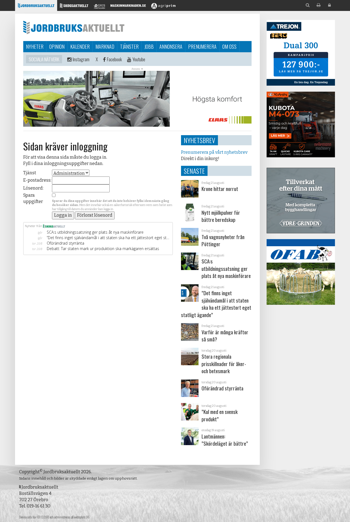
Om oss (229, 46)
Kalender (80, 46)
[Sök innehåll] (307, 5)
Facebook (114, 59)
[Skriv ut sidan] (318, 5)
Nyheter (34, 46)
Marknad (104, 46)
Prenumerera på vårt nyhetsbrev (214, 152)
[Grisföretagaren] (99, 7)
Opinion (57, 46)
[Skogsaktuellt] (74, 7)
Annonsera (170, 46)
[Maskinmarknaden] (128, 7)
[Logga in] (329, 5)
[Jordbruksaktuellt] (36, 7)
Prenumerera (202, 46)
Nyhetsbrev (199, 140)
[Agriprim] (163, 7)
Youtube (138, 59)
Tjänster (129, 46)
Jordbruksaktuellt (73, 27)
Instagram (80, 59)
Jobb (149, 46)
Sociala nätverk (44, 59)
